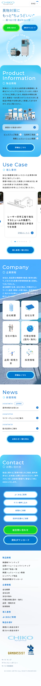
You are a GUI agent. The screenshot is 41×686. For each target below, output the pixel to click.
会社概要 (6, 589)
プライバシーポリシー (10, 663)
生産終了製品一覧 (10, 569)
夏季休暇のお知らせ (12, 407)
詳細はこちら (20, 147)
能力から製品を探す (11, 630)
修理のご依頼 (20, 510)
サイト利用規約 (7, 666)
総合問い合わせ (20, 529)
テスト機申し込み (20, 502)
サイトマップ (7, 660)
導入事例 (7, 611)
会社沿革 (6, 593)
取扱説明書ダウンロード (13, 579)
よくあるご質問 (20, 494)
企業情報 (7, 584)
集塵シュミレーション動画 (24, 138)
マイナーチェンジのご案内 (13, 418)
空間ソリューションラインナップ (16, 565)
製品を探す (8, 622)
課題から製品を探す (13, 127)
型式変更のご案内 (10, 428)
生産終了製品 (29, 134)
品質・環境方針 (9, 603)
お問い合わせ (11, 28)
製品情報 (7, 557)
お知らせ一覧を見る (20, 439)
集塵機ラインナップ (11, 562)
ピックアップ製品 (11, 134)
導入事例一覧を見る (20, 250)
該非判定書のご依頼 (20, 518)
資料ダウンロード (30, 28)
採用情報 (6, 606)
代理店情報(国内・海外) (13, 599)
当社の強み (7, 596)
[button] (11, 242)
